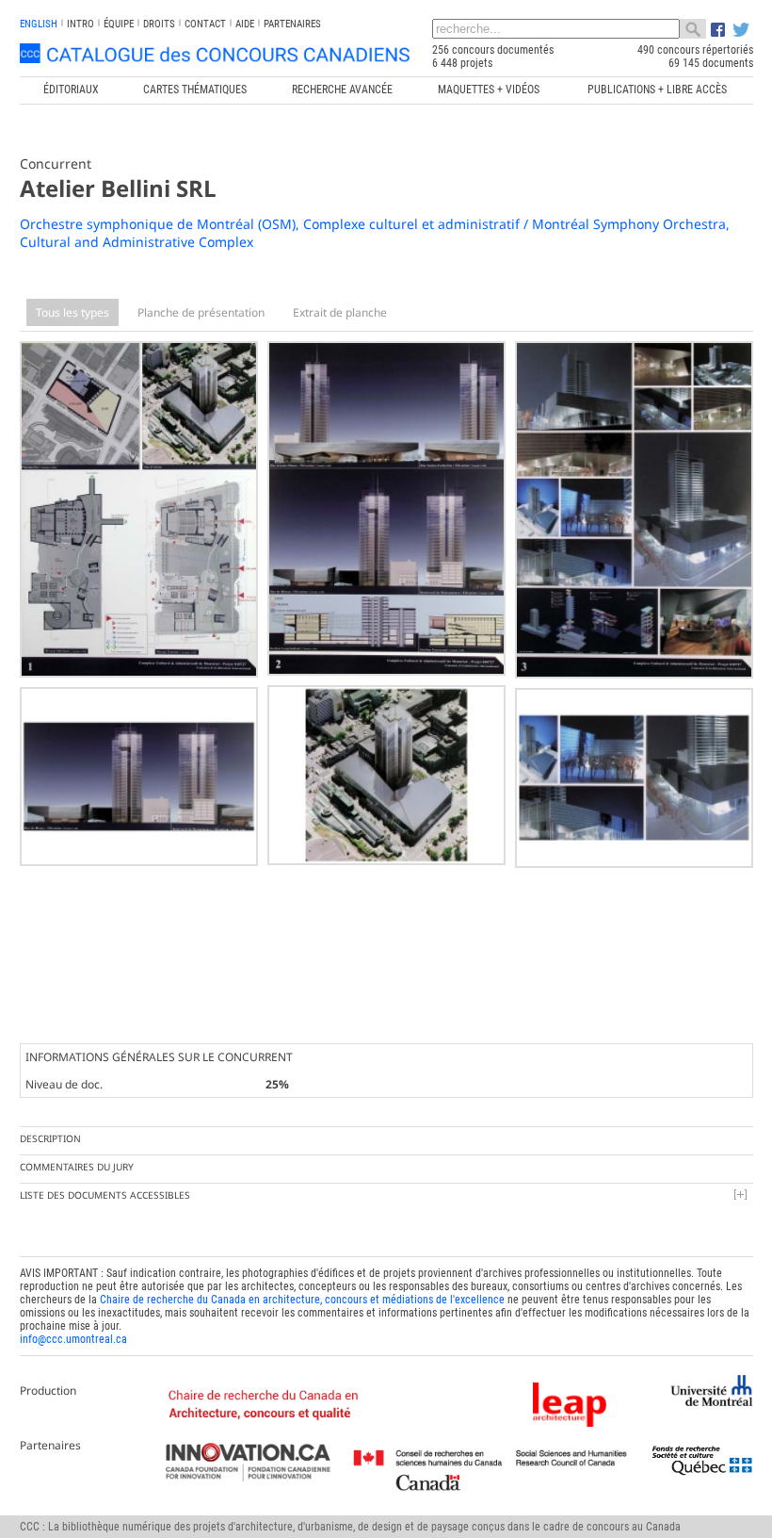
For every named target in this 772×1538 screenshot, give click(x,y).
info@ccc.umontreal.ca (73, 1339)
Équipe (119, 24)
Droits (159, 24)
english (38, 24)
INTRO (80, 24)
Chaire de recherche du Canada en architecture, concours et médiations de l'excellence (302, 1299)
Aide (244, 24)
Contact (205, 24)
